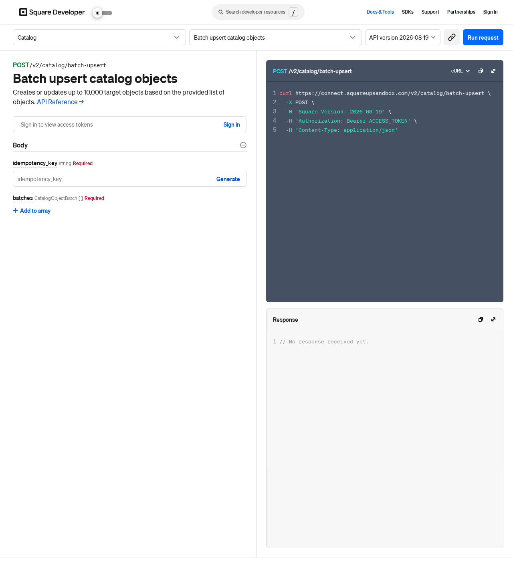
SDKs (408, 12)
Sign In (490, 12)
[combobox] (99, 37)
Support (430, 12)
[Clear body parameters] (243, 145)
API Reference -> (60, 101)
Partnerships (461, 12)
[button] (452, 37)
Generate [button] (228, 178)
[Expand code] (493, 71)
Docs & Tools (380, 12)
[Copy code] (480, 71)
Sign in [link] (232, 124)
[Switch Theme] (102, 13)
